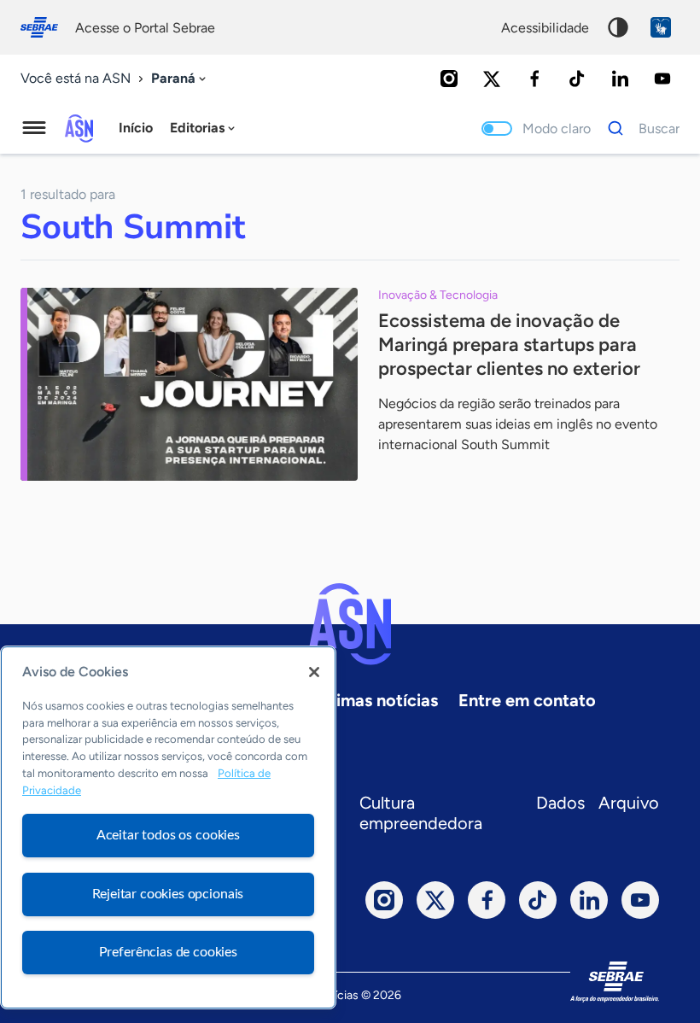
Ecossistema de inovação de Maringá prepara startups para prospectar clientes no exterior (509, 344)
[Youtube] (662, 78)
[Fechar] (314, 672)
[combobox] (180, 79)
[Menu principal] (34, 128)
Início (136, 128)
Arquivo (628, 802)
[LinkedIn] (620, 78)
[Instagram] (449, 78)
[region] (168, 827)
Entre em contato (527, 700)
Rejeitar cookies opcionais (167, 894)
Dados (560, 802)
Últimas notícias (375, 700)
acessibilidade (545, 28)
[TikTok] (577, 78)
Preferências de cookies (168, 952)
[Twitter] (492, 78)
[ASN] (350, 624)
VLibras (661, 27)
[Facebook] (534, 78)
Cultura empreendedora (420, 812)
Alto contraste (618, 27)
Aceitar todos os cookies (168, 835)
